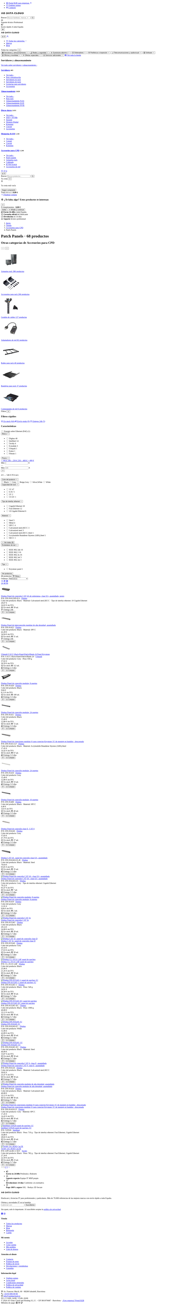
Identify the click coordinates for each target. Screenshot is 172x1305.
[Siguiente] (7, 248)
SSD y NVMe (12, 117)
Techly (24, 1151)
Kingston (9, 124)
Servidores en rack (13, 80)
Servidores (5, 70)
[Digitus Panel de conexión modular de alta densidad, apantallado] (27, 1084)
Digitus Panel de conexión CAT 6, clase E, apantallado (23, 1066)
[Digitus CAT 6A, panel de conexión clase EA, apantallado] (6, 856)
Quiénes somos (12, 1278)
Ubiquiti (39, 656)
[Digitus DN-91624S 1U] (11, 1022)
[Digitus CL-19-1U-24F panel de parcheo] (18, 959)
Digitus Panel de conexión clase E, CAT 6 (18, 829)
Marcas (9, 43)
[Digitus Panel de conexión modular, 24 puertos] (6, 710)
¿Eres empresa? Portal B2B (73, 1300)
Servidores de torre (13, 82)
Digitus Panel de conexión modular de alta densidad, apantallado (26, 1086)
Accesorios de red (13, 167)
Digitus (24, 598)
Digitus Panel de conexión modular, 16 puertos (19, 800)
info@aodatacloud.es (12, 1296)
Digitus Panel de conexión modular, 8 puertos (19, 683)
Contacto (9, 1259)
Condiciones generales (15, 1283)
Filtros (17, 576)
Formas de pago (12, 1261)
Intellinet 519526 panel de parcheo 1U (16, 1128)
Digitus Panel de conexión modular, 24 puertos (19, 712)
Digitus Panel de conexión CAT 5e (15, 920)
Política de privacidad (14, 1285)
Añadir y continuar (17, 210)
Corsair (9, 141)
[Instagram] (5, 1214)
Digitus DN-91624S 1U (10, 1024)
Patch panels (11, 158)
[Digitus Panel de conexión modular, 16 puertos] (6, 797)
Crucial (9, 127)
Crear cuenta (11, 1245)
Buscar (4, 17)
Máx (3, 468)
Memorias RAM (8, 134)
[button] (16, 41)
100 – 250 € (13, 460)
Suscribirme (30, 1205)
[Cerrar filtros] (8, 411)
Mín (2, 463)
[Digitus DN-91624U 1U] (12, 1042)
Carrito (9, 1233)
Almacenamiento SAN (15, 103)
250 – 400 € (23, 460)
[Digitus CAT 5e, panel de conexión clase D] (19, 939)
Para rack (9, 99)
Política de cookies (13, 1287)
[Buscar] (33, 17)
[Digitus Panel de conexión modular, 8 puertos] (6, 681)
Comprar (11, 612)
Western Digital (12, 122)
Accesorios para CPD (10, 150)
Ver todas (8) (8, 542)
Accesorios (10, 86)
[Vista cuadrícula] (7, 581)
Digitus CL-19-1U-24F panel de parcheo (17, 962)
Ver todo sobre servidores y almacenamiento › (19, 65)
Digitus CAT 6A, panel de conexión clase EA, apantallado (24, 858)
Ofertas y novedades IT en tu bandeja (16, 1202)
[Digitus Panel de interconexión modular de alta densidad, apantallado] (6, 623)
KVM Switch (11, 164)
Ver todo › (10, 75)
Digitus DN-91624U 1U (11, 1045)
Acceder (9, 1242)
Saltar (4, 210)
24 (2, 583)
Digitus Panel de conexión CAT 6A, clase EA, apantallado (24, 879)
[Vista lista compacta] (2, 581)
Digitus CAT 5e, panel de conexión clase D (18, 941)
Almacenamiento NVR (15, 105)
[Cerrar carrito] (10, 179)
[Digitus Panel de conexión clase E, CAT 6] (6, 826)
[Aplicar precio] (3, 470)
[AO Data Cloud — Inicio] (12, 15)
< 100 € (4, 460)
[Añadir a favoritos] (3, 612)
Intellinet (16, 1130)
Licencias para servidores (16, 84)
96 (7, 583)
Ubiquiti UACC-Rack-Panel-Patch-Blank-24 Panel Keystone (25, 654)
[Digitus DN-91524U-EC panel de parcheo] (19, 1001)
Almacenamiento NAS (15, 101)
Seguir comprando (8, 190)
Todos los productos (14, 1224)
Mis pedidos (11, 1247)
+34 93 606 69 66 (11, 1294)
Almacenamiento (8, 91)
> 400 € (31, 460)
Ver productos (7, 574)
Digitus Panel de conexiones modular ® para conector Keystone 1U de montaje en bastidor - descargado (42, 741)
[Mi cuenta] (8, 36)
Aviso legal (10, 1280)
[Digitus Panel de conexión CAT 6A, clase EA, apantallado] (25, 876)
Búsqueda (10, 1230)
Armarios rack (11, 160)
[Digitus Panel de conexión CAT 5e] (16, 918)
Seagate (9, 120)
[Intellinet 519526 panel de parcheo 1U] (17, 1126)
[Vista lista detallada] (5, 581)
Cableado (10, 162)
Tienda (8, 225)
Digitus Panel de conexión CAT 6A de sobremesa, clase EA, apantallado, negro (32, 596)
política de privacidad (52, 1209)
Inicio (8, 223)
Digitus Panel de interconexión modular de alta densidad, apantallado (28, 625)
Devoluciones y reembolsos (17, 1266)
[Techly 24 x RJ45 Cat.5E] (12, 1146)
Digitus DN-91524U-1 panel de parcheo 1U (18, 982)
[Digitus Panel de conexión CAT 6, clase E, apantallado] (24, 1063)
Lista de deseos (12, 1249)
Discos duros (6, 110)
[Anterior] (3, 248)
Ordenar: (4, 579)
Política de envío (12, 1264)
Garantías (10, 1268)
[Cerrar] (19, 50)
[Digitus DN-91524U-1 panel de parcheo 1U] (19, 980)
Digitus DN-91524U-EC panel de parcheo (18, 1003)
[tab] (15, 52)
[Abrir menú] (3, 29)
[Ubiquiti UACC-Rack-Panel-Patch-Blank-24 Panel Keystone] (6, 652)
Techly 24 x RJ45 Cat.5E (11, 1149)
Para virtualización (13, 77)
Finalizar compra (10, 195)
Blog (8, 45)
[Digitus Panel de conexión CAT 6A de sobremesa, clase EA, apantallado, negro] (6, 594)
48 (5, 583)
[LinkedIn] (2, 1214)
